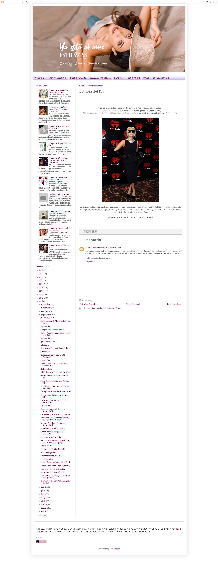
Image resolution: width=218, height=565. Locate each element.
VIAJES (146, 78)
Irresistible (45, 360)
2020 (41, 270)
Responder (90, 261)
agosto (44, 487)
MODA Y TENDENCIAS (57, 78)
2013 (41, 294)
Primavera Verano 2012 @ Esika (54, 348)
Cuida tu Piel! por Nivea (59, 194)
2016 (41, 284)
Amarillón (45, 352)
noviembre (46, 308)
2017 (41, 281)
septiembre (46, 315)
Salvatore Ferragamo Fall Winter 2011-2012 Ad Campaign (55, 441)
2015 (41, 288)
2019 (41, 274)
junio (43, 494)
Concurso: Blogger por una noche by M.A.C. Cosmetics (58, 160)
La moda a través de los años (53, 469)
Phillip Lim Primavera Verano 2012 (56, 392)
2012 (41, 298)
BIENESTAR (119, 78)
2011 (41, 301)
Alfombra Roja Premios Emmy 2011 (56, 372)
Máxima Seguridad (49, 453)
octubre (44, 311)
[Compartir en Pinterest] (95, 231)
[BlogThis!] (87, 231)
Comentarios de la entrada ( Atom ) (106, 308)
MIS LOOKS (39, 78)
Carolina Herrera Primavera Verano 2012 (53, 410)
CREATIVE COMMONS (91, 529)
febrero (44, 508)
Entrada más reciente (89, 304)
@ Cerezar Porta (48, 342)
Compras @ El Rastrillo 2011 (53, 472)
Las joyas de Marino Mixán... (53, 330)
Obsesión (45, 345)
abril (43, 501)
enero (44, 511)
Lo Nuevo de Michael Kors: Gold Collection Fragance (58, 109)
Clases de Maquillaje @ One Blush (55, 462)
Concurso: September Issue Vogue (58, 178)
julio (43, 491)
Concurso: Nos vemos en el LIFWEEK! (59, 127)
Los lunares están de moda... (53, 456)
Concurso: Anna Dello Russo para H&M (58, 91)
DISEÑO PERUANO (78, 78)
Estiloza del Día (47, 326)
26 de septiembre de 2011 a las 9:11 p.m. (104, 248)
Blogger (116, 549)
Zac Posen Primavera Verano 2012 (55, 414)
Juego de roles (47, 459)
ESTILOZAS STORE (161, 78)
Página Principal (133, 304)
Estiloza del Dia (47, 338)
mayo (43, 498)
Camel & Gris (46, 446)
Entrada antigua (174, 304)
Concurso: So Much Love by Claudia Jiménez (59, 212)
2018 (41, 277)
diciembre (46, 304)
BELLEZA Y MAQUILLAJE (100, 78)
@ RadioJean (46, 369)
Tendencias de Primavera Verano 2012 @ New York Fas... (55, 419)
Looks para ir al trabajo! (51, 437)
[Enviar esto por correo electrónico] (84, 231)
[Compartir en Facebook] (93, 231)
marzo (44, 504)
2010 (41, 516)
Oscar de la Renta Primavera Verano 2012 (53, 401)
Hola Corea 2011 (48, 318)
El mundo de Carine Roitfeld (53, 449)
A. (86, 248)
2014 (41, 291)
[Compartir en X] (90, 231)
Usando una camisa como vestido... (55, 466)
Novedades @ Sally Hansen (53, 428)
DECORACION (134, 78)
